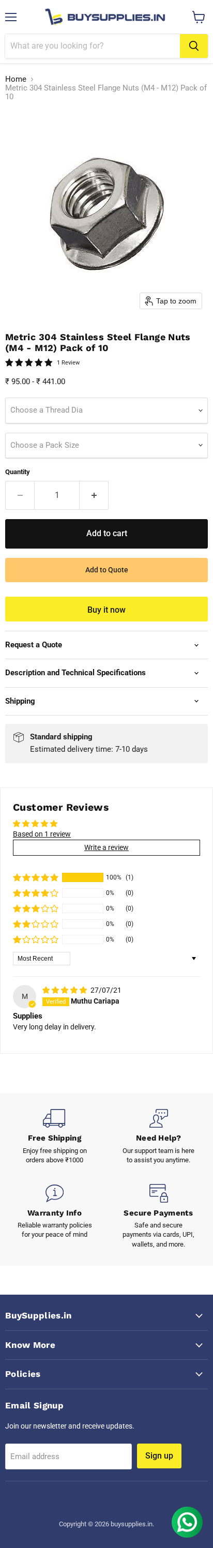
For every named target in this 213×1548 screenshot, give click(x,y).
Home (15, 79)
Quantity (17, 472)
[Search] (194, 46)
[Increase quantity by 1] (94, 495)
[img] (65, 990)
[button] (35, 877)
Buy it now (106, 610)
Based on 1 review (42, 834)
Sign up (159, 1456)
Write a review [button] (106, 847)
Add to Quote (106, 570)
